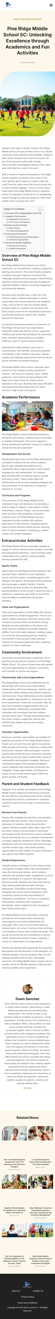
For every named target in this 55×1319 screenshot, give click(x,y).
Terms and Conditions (27, 1303)
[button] (51, 5)
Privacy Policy (27, 1297)
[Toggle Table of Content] (39, 209)
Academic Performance (15, 216)
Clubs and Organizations (19, 231)
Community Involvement (16, 234)
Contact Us (38, 1291)
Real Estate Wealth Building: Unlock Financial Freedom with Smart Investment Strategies (41, 1259)
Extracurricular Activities (16, 225)
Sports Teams (14, 228)
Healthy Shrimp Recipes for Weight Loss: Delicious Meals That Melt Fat (14, 1210)
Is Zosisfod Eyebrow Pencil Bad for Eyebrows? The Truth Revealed (41, 1161)
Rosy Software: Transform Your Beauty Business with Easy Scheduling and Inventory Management (41, 1211)
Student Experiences (18, 248)
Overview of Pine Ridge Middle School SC (23, 213)
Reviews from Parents (17, 246)
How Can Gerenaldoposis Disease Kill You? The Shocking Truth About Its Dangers (14, 1163)
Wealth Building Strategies (27, 19)
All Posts (27, 1088)
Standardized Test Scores (19, 219)
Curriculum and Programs (20, 222)
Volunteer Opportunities (19, 240)
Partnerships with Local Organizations (24, 237)
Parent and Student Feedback (18, 243)
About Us (16, 1291)
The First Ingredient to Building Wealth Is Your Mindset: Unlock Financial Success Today (14, 1259)
